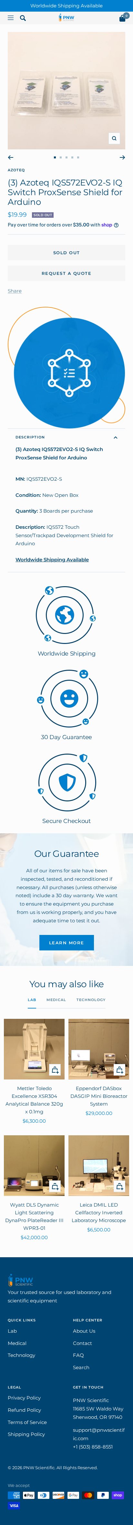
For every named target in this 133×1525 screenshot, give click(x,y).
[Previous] (10, 157)
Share (15, 291)
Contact (82, 1343)
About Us (84, 1331)
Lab (32, 1000)
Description (30, 437)
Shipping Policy (26, 1434)
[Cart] (122, 19)
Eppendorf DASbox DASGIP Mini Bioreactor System (99, 1096)
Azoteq (16, 170)
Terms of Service (27, 1422)
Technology (91, 1000)
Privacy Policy (24, 1398)
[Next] (122, 157)
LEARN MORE (66, 942)
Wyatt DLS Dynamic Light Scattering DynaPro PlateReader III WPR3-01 (34, 1216)
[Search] (23, 19)
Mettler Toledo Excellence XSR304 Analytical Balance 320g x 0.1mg (34, 1100)
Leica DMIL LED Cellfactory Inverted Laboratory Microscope (99, 1212)
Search (81, 1367)
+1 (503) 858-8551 (93, 1447)
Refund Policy (24, 1410)
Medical (56, 1000)
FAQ (78, 1355)
